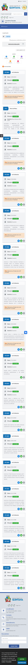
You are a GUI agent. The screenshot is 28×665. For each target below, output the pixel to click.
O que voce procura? (6, 14)
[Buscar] (25, 14)
